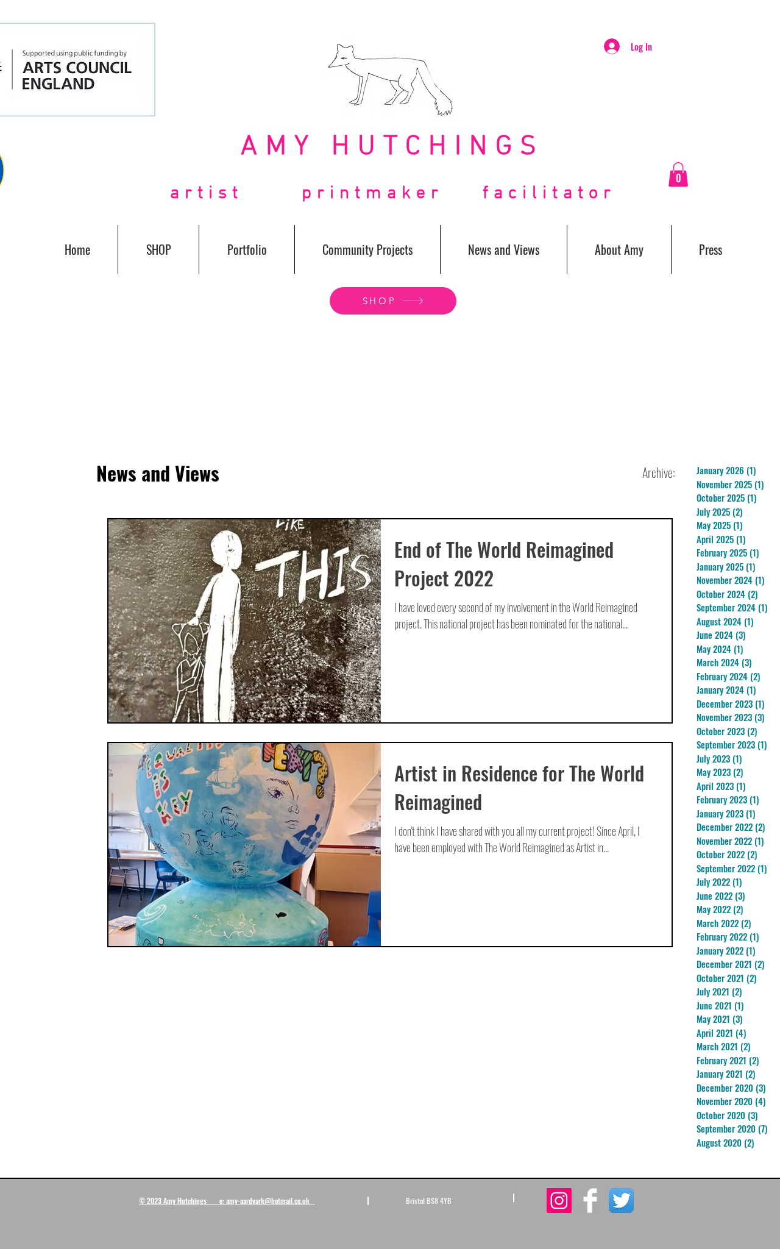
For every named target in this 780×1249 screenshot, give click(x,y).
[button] (678, 174)
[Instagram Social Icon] (559, 1200)
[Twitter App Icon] (621, 1200)
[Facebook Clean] (590, 1200)
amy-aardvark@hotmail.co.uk (268, 1200)
